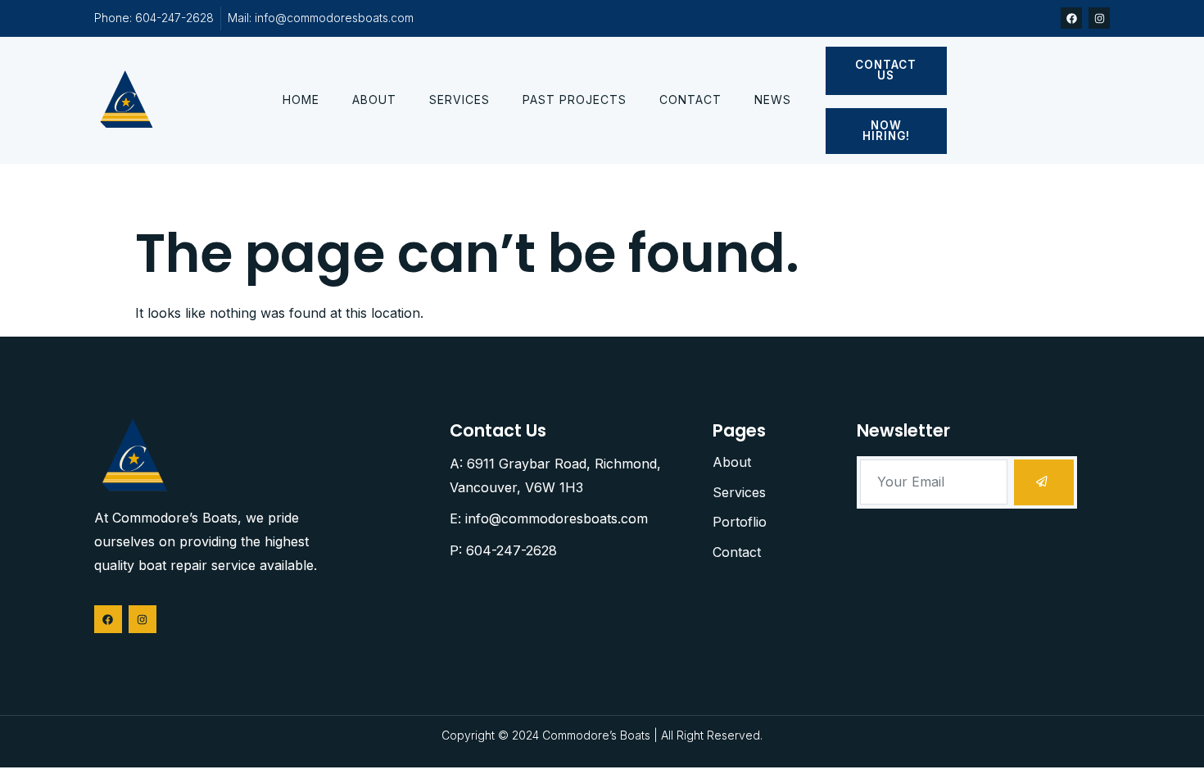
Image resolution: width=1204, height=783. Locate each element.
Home (301, 99)
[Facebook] (1071, 18)
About (374, 99)
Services (459, 99)
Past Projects (575, 99)
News (772, 99)
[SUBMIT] (1044, 482)
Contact (690, 99)
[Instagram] (1099, 18)
